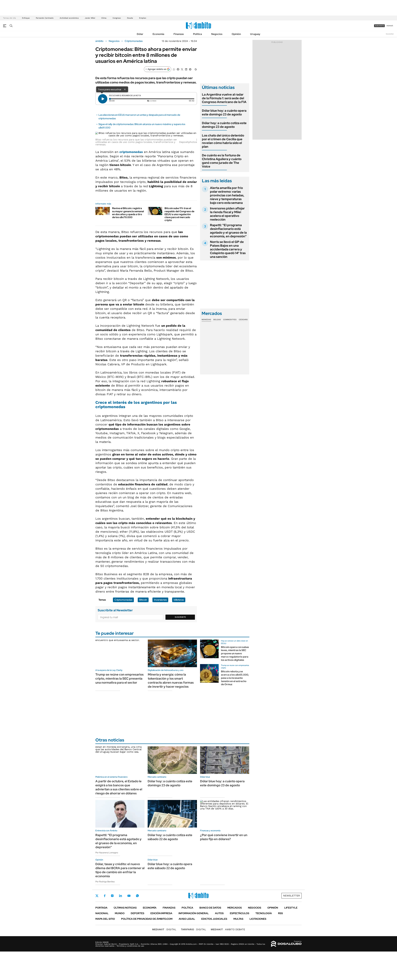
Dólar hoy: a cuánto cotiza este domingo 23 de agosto (224, 125)
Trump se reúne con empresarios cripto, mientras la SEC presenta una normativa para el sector (119, 678)
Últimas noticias (125, 907)
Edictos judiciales (214, 918)
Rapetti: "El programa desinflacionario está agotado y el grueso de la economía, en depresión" (228, 230)
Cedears (243, 319)
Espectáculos (239, 913)
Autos (219, 913)
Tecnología (263, 913)
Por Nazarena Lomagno (106, 852)
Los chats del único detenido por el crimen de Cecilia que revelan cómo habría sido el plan (223, 141)
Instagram (112, 895)
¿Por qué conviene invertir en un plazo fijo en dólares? (223, 837)
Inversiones (160, 599)
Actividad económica (69, 18)
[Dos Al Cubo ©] (286, 944)
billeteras (179, 599)
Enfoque (26, 18)
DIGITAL (164, 929)
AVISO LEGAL (187, 918)
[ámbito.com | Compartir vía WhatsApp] (174, 69)
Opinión (236, 34)
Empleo (142, 18)
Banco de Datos (210, 907)
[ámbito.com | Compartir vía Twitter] (182, 69)
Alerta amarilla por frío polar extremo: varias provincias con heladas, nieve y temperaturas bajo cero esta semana (227, 195)
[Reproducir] (102, 98)
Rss (280, 913)
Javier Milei (90, 18)
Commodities (229, 319)
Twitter (96, 895)
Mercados (234, 907)
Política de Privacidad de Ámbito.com (146, 918)
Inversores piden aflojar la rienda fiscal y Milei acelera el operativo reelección (227, 214)
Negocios (216, 34)
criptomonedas (131, 152)
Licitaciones (258, 918)
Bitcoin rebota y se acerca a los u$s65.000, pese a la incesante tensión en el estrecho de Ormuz (235, 678)
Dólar (140, 34)
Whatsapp (137, 895)
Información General (193, 913)
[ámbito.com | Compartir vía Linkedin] (186, 69)
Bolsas (217, 319)
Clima (103, 18)
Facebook (104, 895)
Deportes (137, 913)
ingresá (389, 26)
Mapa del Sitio (105, 918)
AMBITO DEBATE (228, 929)
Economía (158, 34)
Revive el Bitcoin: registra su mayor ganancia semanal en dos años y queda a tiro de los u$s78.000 (128, 213)
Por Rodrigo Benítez (105, 881)
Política (197, 34)
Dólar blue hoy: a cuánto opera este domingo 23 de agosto (224, 112)
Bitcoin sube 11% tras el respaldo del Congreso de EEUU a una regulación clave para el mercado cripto (179, 214)
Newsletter (390, 34)
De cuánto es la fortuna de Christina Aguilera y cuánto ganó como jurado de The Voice (221, 160)
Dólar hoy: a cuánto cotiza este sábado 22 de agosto (170, 837)
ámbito (99, 41)
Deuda (130, 18)
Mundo (120, 913)
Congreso (117, 18)
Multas (238, 918)
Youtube (128, 896)
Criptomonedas (134, 41)
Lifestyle (290, 907)
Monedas (206, 319)
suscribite (379, 26)
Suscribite (180, 617)
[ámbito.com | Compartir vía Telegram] (190, 69)
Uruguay (255, 34)
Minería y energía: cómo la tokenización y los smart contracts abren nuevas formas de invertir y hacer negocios (171, 680)
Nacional (102, 913)
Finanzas (179, 34)
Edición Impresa (161, 913)
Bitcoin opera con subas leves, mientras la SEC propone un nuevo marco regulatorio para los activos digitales (235, 653)
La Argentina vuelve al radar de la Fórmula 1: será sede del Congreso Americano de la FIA (224, 98)
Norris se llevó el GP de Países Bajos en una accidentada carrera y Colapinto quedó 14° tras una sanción (228, 249)
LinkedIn (120, 895)
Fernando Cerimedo (45, 18)
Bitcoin (143, 599)
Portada (101, 907)
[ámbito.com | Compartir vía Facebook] (178, 69)
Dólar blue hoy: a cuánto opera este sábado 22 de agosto (170, 866)
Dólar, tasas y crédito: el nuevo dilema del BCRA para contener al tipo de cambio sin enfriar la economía (120, 870)
